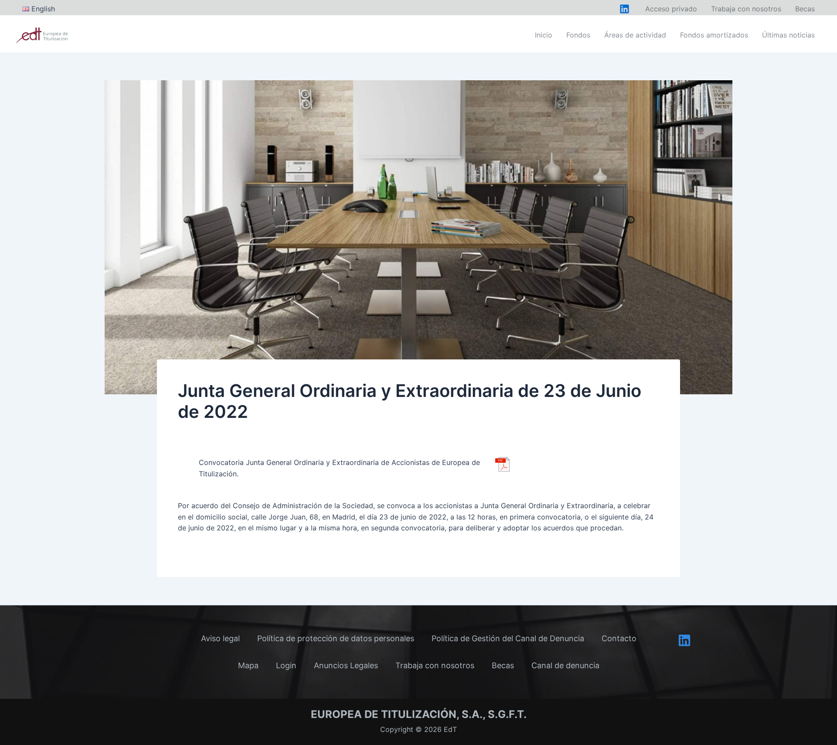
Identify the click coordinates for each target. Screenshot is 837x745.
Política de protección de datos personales (335, 638)
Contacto (619, 638)
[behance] (624, 9)
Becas (503, 665)
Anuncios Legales (346, 665)
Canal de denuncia (565, 665)
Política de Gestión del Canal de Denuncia (508, 638)
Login (286, 665)
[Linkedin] (684, 640)
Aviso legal (220, 638)
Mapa (248, 665)
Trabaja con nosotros (434, 665)
